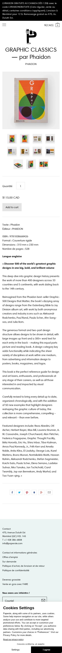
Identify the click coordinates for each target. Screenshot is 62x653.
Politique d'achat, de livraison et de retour (23, 565)
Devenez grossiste (11, 579)
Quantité (7, 186)
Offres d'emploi (10, 557)
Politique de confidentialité (15, 570)
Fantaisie (34, 492)
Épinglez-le (27, 492)
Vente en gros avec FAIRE (15, 584)
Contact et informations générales (19, 552)
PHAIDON (31, 64)
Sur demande (9, 561)
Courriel (49, 492)
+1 (41, 492)
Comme (12, 492)
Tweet (19, 492)
